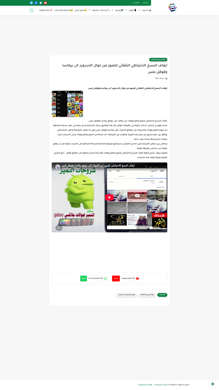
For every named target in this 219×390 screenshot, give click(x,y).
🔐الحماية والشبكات (63, 10)
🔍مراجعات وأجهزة (101, 10)
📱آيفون (133, 10)
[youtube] (45, 3)
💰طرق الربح (81, 10)
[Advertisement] (109, 35)
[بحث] (31, 10)
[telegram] (31, 3)
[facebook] (36, 3)
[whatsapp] (40, 3)
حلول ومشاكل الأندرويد (126, 295)
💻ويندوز (119, 10)
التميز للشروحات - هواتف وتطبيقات (153, 385)
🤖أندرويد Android (158, 60)
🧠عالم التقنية (45, 10)
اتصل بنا (136, 3)
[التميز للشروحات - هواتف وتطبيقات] (172, 7)
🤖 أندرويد (146, 10)
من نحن (145, 3)
